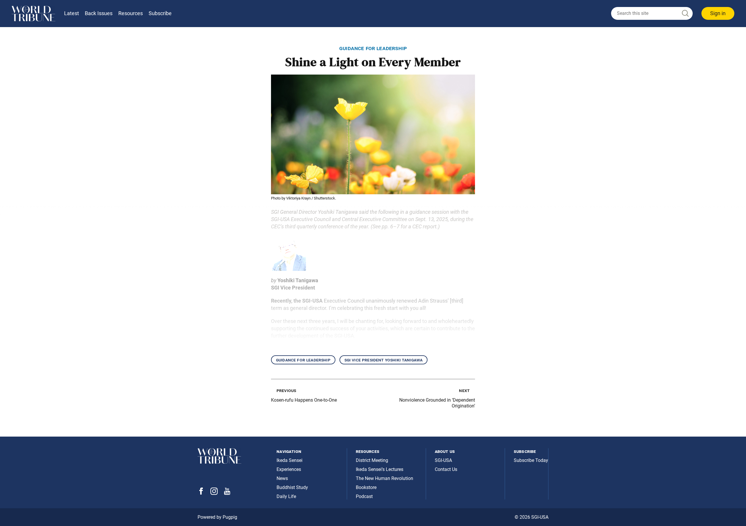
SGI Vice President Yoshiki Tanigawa (383, 360)
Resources (130, 13)
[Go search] (685, 13)
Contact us (446, 469)
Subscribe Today (531, 460)
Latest (71, 13)
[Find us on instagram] (214, 493)
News (282, 478)
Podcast (364, 496)
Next (464, 390)
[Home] (33, 13)
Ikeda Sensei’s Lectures (379, 469)
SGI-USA (443, 460)
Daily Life (286, 496)
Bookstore (366, 487)
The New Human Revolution (384, 478)
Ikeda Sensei (289, 460)
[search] (652, 13)
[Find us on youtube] (227, 493)
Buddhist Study (292, 487)
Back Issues (98, 13)
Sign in (718, 13)
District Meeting (372, 460)
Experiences (289, 469)
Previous (286, 390)
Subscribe (160, 13)
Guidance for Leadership (303, 360)
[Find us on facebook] (201, 493)
